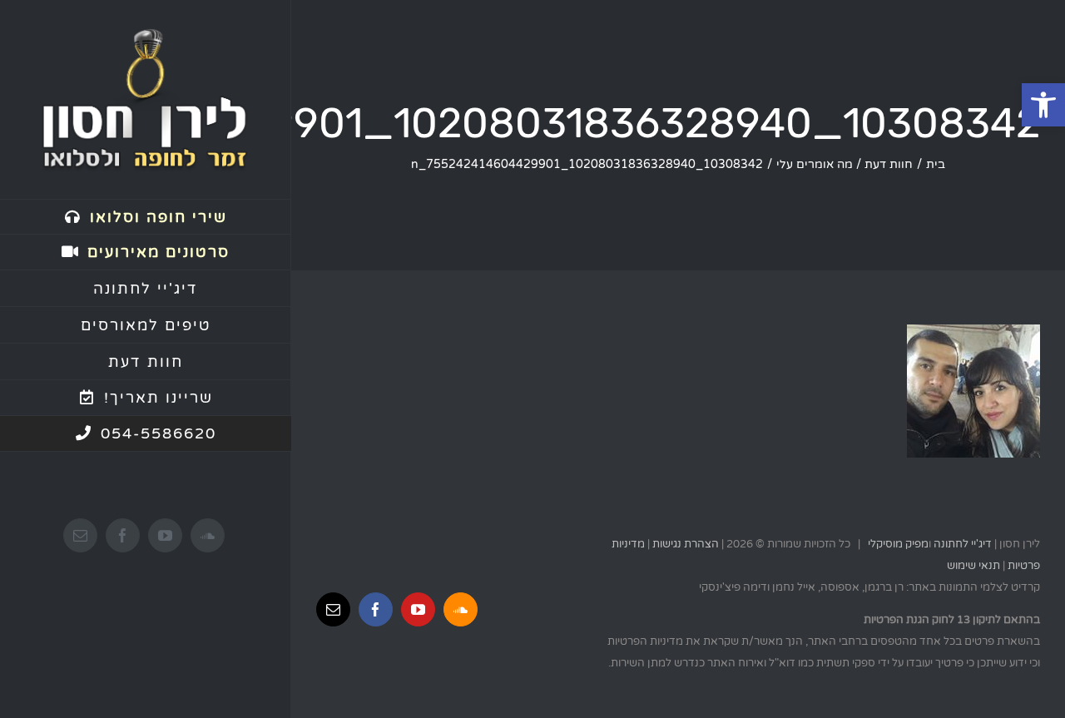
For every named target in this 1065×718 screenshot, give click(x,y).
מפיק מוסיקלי (898, 544)
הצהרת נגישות (685, 544)
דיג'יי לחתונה (963, 544)
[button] (1043, 104)
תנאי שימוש (973, 565)
